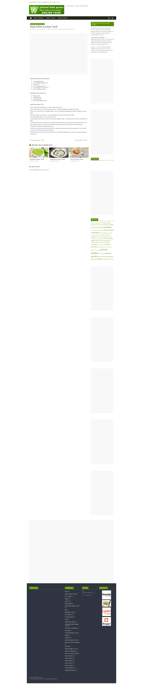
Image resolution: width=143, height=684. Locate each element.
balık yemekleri (107, 223)
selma (40, 29)
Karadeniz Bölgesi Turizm (54, 2)
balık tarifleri (100, 223)
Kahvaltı (67, 635)
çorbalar (51, 29)
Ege (66, 610)
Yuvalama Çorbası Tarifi (57, 159)
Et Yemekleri (68, 614)
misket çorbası (65, 29)
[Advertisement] (59, 53)
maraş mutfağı (100, 238)
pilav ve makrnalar (101, 244)
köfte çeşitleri (104, 237)
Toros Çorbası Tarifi (81, 140)
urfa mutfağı (97, 250)
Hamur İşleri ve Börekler (70, 628)
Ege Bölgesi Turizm (69, 612)
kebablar (93, 235)
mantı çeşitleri (94, 238)
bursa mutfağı (103, 224)
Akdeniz (67, 591)
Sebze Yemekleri (69, 656)
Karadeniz (67, 637)
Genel (66, 619)
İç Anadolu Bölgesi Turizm (71, 633)
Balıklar (66, 598)
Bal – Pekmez (68, 596)
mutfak (104, 238)
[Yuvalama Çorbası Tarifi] (59, 148)
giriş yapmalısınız (45, 169)
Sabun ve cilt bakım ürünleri (71, 653)
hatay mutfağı (103, 233)
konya (105, 235)
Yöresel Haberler (69, 660)
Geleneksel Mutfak (94, 230)
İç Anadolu (67, 630)
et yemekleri (106, 227)
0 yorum (45, 29)
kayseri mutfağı (109, 233)
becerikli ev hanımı (95, 224)
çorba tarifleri (106, 259)
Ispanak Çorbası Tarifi (37, 159)
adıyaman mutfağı (94, 223)
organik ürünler (95, 240)
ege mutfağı (98, 227)
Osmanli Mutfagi (103, 240)
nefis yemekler (109, 238)
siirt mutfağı (100, 247)
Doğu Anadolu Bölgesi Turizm (72, 606)
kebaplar (97, 235)
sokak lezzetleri (106, 247)
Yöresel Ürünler (62, 18)
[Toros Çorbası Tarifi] (79, 148)
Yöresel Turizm (50, 18)
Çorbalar (33, 24)
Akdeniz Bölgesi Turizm (70, 594)
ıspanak (112, 259)
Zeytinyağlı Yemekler (70, 670)
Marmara (67, 646)
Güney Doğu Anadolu (70, 621)
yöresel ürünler (103, 256)
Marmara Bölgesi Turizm (71, 648)
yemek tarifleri (72, 29)
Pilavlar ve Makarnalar (70, 651)
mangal (109, 237)
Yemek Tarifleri (68, 658)
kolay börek (101, 235)
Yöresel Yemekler (38, 18)
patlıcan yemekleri (100, 242)
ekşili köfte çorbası (57, 29)
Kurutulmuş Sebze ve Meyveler (72, 642)
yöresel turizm (102, 253)
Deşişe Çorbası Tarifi (36, 140)
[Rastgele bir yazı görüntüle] (112, 18)
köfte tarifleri (98, 237)
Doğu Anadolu (68, 603)
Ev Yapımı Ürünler (69, 617)
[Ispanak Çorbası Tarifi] (38, 148)
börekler (108, 224)
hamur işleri (101, 230)
